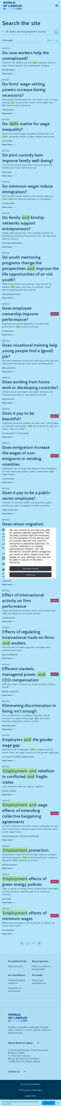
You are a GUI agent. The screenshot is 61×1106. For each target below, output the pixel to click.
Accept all (30, 575)
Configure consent (30, 569)
